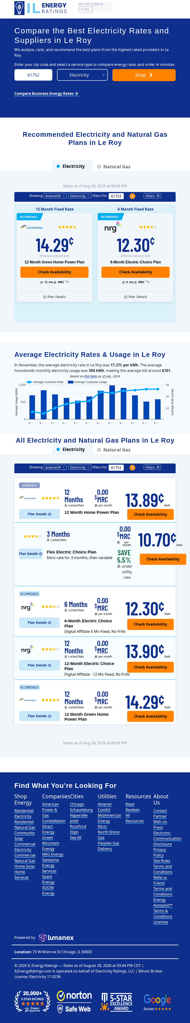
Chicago (77, 804)
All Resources (135, 818)
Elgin (74, 831)
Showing (36, 195)
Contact (160, 810)
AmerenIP (53, 196)
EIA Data (90, 376)
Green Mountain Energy (50, 843)
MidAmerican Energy (109, 818)
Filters (150, 196)
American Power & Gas (50, 810)
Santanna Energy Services (50, 865)
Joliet (74, 820)
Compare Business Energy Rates (46, 93)
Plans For (100, 195)
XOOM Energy (48, 890)
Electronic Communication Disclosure (167, 838)
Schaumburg (81, 809)
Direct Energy (48, 829)
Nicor (102, 826)
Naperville (79, 815)
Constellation (53, 820)
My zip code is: (91, 4)
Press (158, 827)
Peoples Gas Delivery (108, 846)
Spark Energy (48, 879)
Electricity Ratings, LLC (114, 971)
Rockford (78, 826)
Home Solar (24, 866)
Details (57, 296)
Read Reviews (133, 807)
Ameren (105, 804)
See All (75, 837)
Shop (141, 75)
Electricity (78, 196)
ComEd (104, 809)
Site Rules (161, 860)
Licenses (160, 921)
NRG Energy (52, 854)
